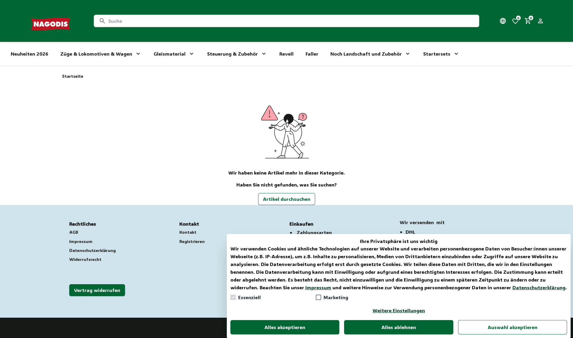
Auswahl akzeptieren (512, 327)
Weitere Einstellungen (398, 310)
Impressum (318, 287)
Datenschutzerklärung (539, 287)
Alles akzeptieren (284, 327)
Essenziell (249, 297)
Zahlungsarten (314, 232)
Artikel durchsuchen (286, 199)
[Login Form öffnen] (540, 21)
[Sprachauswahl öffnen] (503, 21)
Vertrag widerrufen (97, 290)
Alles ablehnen (398, 327)
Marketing (336, 297)
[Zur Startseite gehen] (50, 21)
